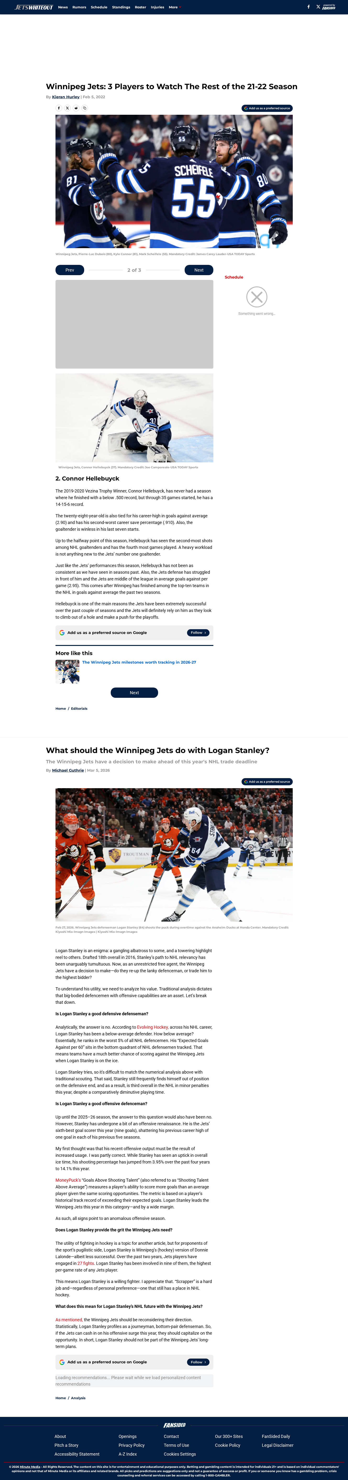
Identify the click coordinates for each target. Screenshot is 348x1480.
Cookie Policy (227, 1445)
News (63, 7)
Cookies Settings (180, 1454)
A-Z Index (128, 1454)
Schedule (99, 7)
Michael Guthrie (68, 770)
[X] (318, 7)
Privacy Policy (132, 1445)
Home (60, 708)
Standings (121, 7)
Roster (140, 7)
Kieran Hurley (66, 97)
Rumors (79, 7)
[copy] (84, 108)
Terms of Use (176, 1445)
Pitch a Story (66, 1445)
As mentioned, (69, 1319)
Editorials (79, 708)
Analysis (78, 1398)
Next (199, 270)
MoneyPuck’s (68, 1180)
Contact (171, 1436)
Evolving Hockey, (153, 1027)
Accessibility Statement (77, 1454)
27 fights (85, 1263)
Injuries (157, 7)
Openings (128, 1436)
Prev (70, 270)
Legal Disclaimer (277, 1445)
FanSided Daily (276, 1436)
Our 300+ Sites (229, 1436)
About (60, 1436)
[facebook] (309, 7)
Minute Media (30, 1467)
